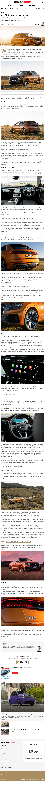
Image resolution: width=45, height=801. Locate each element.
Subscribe (38, 8)
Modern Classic (24, 8)
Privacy (2, 774)
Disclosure (3, 776)
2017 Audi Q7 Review (10, 394)
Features (3, 759)
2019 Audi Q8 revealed (11, 93)
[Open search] (43, 2)
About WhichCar (6, 767)
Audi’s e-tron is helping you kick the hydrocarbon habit (17, 149)
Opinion (3, 756)
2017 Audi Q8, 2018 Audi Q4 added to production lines (17, 286)
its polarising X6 (20, 49)
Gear (18, 8)
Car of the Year (31, 8)
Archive (3, 764)
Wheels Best (12, 8)
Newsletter (4, 762)
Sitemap (2, 777)
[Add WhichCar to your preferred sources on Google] (22, 662)
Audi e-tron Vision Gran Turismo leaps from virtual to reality (18, 541)
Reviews (6, 8)
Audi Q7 (32, 98)
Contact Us (3, 779)
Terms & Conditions (5, 772)
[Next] (43, 8)
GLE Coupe (16, 56)
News (2, 8)
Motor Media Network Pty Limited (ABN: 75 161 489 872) (30, 779)
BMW (10, 49)
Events (3, 753)
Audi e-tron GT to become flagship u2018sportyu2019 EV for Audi (20, 218)
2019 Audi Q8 (6, 97)
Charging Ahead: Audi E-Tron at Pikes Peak (15, 466)
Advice (3, 751)
